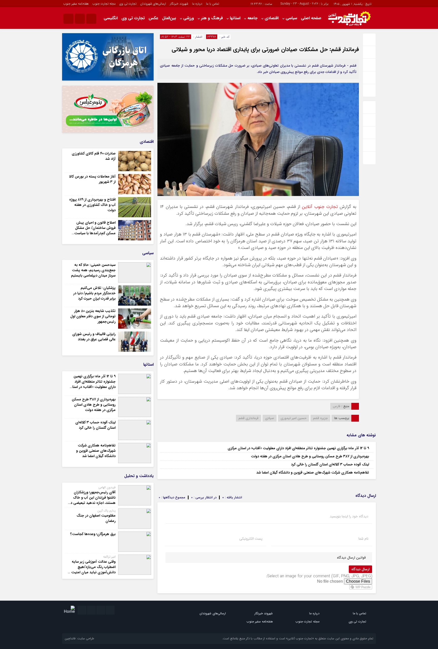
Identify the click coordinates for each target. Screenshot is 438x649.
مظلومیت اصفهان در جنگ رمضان (96, 518)
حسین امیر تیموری (293, 418)
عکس (153, 18)
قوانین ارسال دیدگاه (351, 557)
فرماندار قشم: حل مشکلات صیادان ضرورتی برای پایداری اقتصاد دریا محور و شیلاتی (265, 49)
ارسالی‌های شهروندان (153, 3)
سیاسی (291, 18)
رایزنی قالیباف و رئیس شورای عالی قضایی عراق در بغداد (94, 336)
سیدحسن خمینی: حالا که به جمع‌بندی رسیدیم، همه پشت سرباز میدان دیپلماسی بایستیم (93, 270)
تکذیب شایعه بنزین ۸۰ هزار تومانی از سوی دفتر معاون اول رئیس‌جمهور (93, 316)
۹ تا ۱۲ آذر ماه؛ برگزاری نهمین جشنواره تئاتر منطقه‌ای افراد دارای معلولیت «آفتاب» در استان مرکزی (298, 448)
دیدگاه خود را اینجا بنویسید (349, 516)
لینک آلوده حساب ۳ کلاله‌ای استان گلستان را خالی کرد (330, 464)
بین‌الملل (169, 18)
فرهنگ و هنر (212, 18)
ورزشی (188, 18)
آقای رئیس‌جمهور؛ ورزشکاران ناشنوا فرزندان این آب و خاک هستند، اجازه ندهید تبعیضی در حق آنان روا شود (92, 500)
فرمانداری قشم (249, 418)
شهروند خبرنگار (179, 3)
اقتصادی (272, 18)
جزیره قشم (320, 418)
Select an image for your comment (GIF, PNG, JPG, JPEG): (319, 576)
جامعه (252, 18)
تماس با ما (212, 3)
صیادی (269, 418)
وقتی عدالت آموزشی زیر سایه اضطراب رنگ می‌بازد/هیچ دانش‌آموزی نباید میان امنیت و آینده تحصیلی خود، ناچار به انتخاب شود (92, 572)
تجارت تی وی (127, 3)
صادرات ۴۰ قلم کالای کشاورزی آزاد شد (94, 156)
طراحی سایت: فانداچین (79, 638)
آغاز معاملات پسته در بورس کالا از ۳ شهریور (92, 179)
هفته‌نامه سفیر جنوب (76, 3)
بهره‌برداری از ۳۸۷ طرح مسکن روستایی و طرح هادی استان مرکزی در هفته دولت (310, 456)
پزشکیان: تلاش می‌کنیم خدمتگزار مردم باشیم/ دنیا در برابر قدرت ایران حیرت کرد (94, 293)
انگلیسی (111, 18)
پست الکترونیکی (250, 538)
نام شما (363, 538)
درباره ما (197, 3)
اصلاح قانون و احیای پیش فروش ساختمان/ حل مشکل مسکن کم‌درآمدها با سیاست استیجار (95, 230)
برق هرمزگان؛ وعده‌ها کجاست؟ (93, 534)
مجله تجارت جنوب (104, 3)
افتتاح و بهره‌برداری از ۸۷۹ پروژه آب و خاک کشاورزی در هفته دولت (92, 205)
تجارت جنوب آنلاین (320, 206)
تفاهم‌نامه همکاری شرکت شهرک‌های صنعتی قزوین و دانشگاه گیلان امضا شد (312, 472)
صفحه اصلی (311, 18)
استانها (235, 18)
